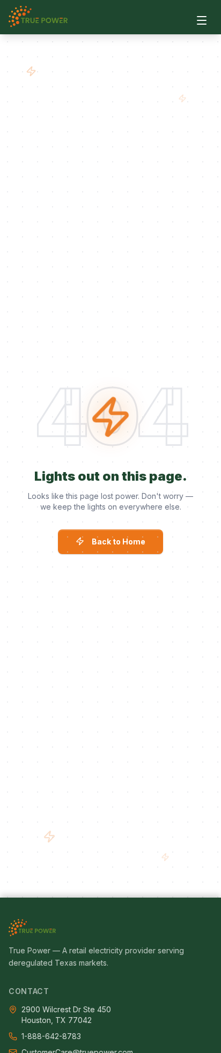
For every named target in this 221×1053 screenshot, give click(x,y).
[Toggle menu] (201, 20)
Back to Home (118, 541)
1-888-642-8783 (51, 1036)
